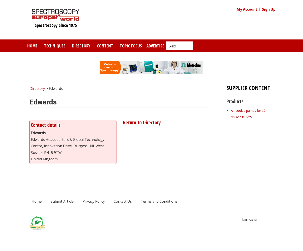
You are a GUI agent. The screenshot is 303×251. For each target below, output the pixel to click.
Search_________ (180, 46)
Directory (81, 46)
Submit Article (62, 201)
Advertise (155, 46)
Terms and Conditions (159, 201)
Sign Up (268, 9)
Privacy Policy (94, 201)
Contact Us (123, 201)
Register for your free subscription (248, 142)
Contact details (46, 125)
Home (32, 46)
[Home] (56, 18)
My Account (247, 9)
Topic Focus (131, 46)
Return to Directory (141, 122)
